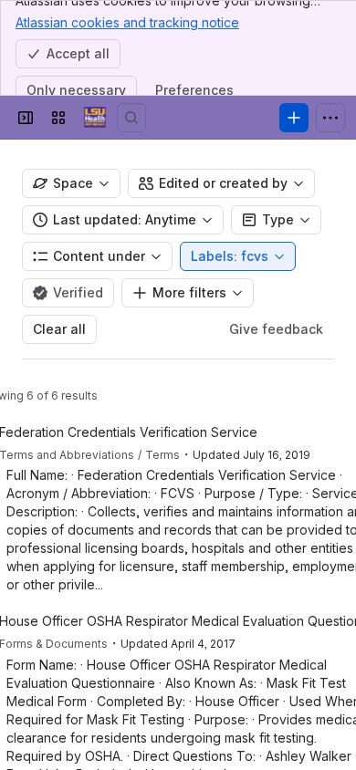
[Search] (131, 117)
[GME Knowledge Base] (95, 117)
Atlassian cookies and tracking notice (127, 22)
